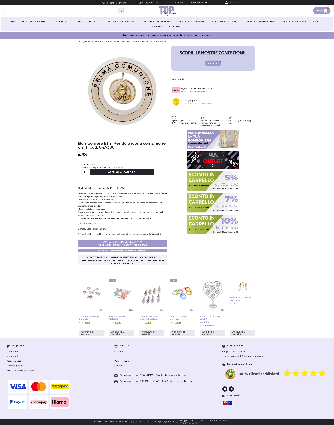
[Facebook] (224, 389)
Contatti (118, 365)
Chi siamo (119, 351)
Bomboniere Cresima (224, 21)
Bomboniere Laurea (292, 21)
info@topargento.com (146, 2)
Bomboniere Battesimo (155, 21)
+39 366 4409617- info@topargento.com (242, 356)
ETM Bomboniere (100, 42)
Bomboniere (62, 21)
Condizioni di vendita (206, 421)
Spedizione (12, 351)
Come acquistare (15, 365)
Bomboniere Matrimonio (119, 21)
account (234, 2)
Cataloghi (174, 26)
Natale (13, 21)
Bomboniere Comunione (191, 21)
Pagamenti (12, 356)
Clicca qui (213, 63)
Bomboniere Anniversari (258, 21)
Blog (116, 356)
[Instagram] (231, 389)
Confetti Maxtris (87, 21)
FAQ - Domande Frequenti (20, 370)
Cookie (189, 421)
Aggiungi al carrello (121, 172)
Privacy (180, 421)
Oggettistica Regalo (34, 21)
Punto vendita (121, 361)
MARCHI (156, 26)
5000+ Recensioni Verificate (113, 3)
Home (80, 42)
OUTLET (315, 21)
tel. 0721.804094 (172, 2)
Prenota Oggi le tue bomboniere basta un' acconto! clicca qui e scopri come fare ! (167, 35)
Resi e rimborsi (14, 361)
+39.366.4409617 (201, 2)
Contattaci (117, 167)
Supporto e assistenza (233, 351)
